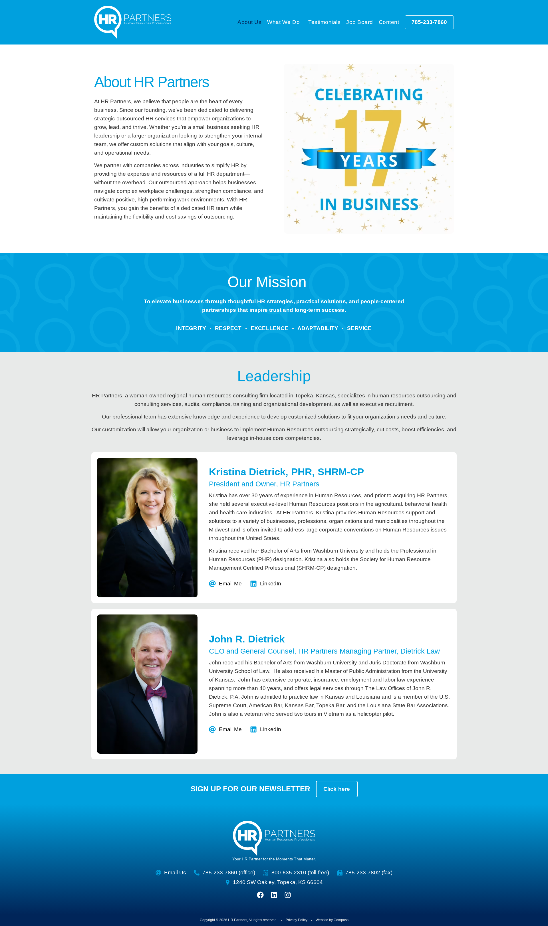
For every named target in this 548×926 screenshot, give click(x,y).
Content (389, 22)
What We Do (283, 22)
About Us (249, 22)
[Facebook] (260, 894)
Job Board (359, 22)
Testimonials (324, 22)
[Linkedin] (274, 894)
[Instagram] (287, 894)
